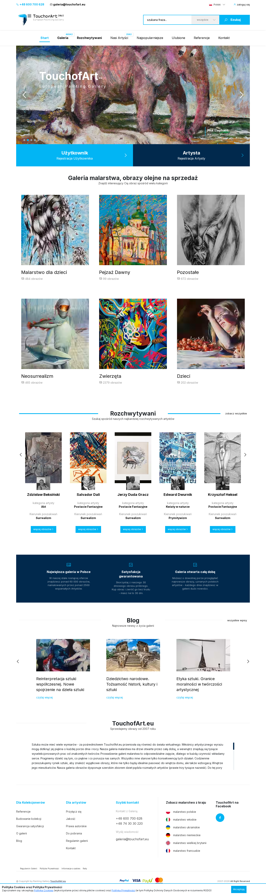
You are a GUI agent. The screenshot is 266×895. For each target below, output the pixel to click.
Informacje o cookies (71, 868)
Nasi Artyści (119, 38)
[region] (133, 756)
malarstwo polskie (184, 811)
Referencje (202, 38)
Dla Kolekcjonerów (30, 802)
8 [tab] (49, 140)
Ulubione (178, 38)
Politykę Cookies (43, 890)
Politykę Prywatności (123, 890)
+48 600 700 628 (31, 4)
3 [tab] (31, 140)
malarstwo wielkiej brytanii (189, 843)
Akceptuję (239, 889)
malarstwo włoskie (184, 819)
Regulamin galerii (77, 840)
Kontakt (224, 38)
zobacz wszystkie (236, 413)
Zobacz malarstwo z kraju (186, 802)
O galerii (21, 833)
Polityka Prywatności (49, 868)
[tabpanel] (133, 95)
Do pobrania (74, 833)
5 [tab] (38, 140)
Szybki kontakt (127, 802)
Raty (85, 868)
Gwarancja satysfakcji (30, 826)
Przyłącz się (73, 811)
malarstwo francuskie (186, 850)
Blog (19, 840)
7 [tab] (45, 140)
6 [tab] (42, 140)
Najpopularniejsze (150, 38)
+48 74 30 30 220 (129, 823)
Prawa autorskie (76, 826)
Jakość (70, 818)
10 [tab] (56, 140)
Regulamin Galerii (28, 868)
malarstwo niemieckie (187, 835)
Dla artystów (76, 802)
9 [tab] (52, 140)
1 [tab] (24, 140)
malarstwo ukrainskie (186, 827)
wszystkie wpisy (237, 620)
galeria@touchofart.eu (69, 4)
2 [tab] (28, 140)
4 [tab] (35, 140)
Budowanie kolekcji (28, 818)
